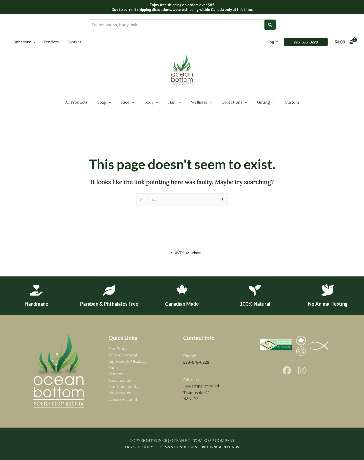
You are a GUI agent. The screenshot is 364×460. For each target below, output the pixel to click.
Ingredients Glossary (127, 361)
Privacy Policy (139, 447)
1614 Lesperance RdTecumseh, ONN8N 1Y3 (201, 392)
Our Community (123, 386)
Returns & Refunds (220, 447)
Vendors (116, 373)
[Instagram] (301, 370)
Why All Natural (122, 354)
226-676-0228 (196, 362)
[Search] (270, 25)
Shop (113, 367)
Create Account (122, 399)
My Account (119, 392)
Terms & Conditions (177, 447)
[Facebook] (287, 370)
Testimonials (119, 380)
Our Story (117, 348)
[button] (33, 41)
